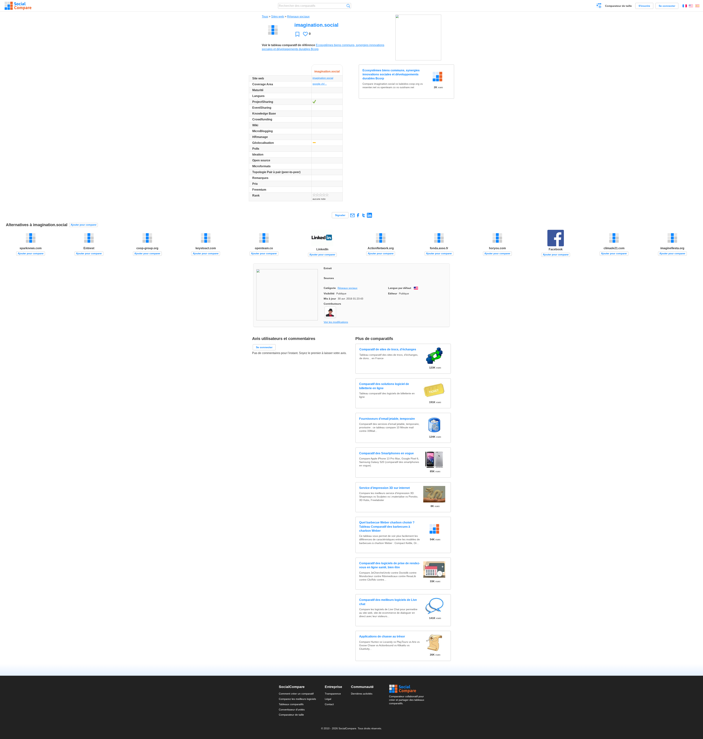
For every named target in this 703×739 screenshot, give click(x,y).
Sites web (277, 16)
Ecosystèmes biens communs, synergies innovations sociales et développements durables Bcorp (391, 74)
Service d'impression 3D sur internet (384, 487)
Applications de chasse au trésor (382, 636)
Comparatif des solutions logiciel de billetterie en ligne (384, 386)
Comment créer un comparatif (296, 693)
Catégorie (330, 288)
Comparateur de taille (618, 5)
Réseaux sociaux (298, 16)
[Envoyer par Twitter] (363, 215)
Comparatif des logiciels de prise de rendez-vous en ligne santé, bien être (389, 565)
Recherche (348, 6)
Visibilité (329, 293)
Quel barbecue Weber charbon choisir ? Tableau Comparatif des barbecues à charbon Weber (386, 526)
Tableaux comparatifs (291, 704)
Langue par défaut (399, 288)
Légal (328, 698)
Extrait (328, 268)
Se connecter (667, 5)
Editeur (392, 293)
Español (697, 5)
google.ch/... (320, 83)
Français (684, 5)
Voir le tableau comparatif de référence (288, 45)
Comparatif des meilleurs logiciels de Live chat (388, 601)
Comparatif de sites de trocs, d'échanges (387, 349)
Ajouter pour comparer (83, 224)
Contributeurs (332, 303)
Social (406, 688)
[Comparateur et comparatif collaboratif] (18, 6)
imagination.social (323, 77)
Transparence (333, 693)
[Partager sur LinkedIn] (369, 215)
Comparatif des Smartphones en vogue (386, 453)
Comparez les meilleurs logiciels (297, 698)
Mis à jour (330, 298)
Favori (297, 34)
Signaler (340, 215)
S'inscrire (644, 5)
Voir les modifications (336, 322)
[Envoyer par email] (352, 215)
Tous (265, 16)
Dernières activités (361, 693)
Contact (329, 704)
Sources (329, 278)
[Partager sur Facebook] (358, 215)
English (691, 5)
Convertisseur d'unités (292, 709)
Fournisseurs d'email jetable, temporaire (387, 418)
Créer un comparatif (599, 6)
